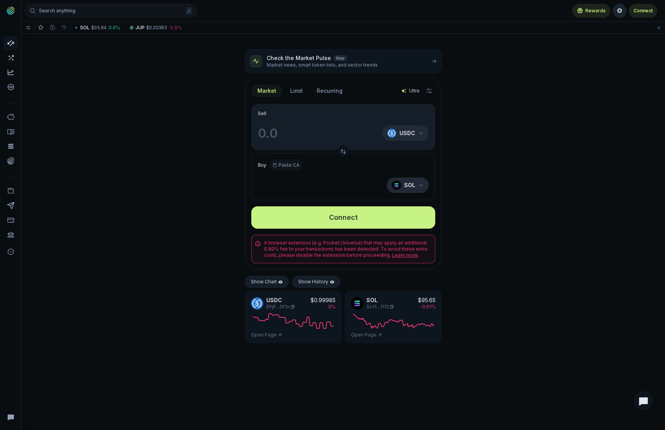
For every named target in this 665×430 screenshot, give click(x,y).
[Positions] (52, 27)
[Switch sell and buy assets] (343, 152)
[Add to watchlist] (659, 27)
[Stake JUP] (10, 161)
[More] (10, 252)
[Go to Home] (10, 10)
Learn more (405, 255)
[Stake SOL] (10, 146)
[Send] (10, 205)
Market (266, 90)
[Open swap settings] (429, 91)
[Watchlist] (41, 27)
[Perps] (10, 58)
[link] (97, 27)
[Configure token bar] (28, 27)
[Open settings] (620, 11)
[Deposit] (10, 220)
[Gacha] (10, 87)
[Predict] (10, 72)
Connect (643, 10)
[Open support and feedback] (643, 401)
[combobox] (296, 91)
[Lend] (10, 117)
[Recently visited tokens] (64, 27)
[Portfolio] (10, 191)
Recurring (330, 90)
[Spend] (10, 235)
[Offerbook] (10, 132)
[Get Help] (10, 417)
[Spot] (10, 43)
